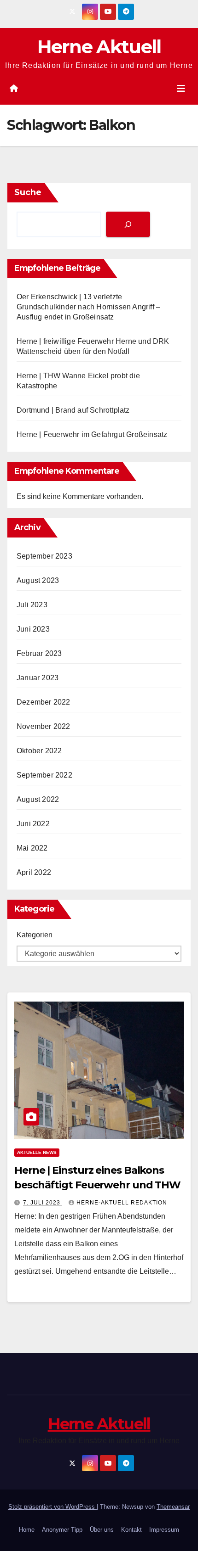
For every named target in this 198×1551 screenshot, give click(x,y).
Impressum (164, 1529)
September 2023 (44, 556)
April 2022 (34, 872)
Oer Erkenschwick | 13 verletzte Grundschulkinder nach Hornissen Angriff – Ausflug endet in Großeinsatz (88, 307)
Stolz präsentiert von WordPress (52, 1506)
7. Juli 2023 (42, 1202)
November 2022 (43, 726)
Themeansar (173, 1506)
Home (27, 1529)
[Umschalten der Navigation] (181, 88)
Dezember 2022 (43, 702)
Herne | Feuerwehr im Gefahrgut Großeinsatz (92, 434)
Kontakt (131, 1529)
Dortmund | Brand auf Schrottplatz (73, 410)
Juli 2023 (32, 605)
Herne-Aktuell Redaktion (121, 1202)
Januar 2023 (37, 678)
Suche (27, 192)
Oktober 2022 (39, 751)
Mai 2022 (32, 848)
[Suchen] (128, 224)
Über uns (102, 1529)
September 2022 (44, 775)
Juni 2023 (33, 629)
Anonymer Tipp (62, 1529)
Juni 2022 (33, 824)
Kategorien (34, 935)
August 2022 (38, 799)
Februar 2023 (39, 653)
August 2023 (38, 580)
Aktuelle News (37, 1152)
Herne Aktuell (99, 46)
